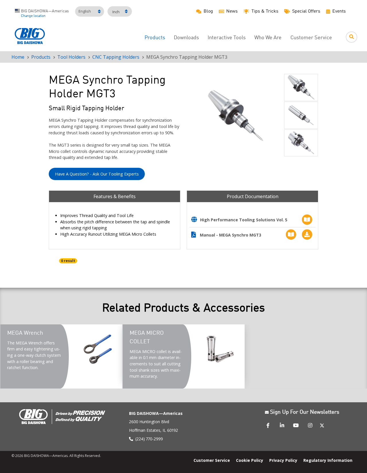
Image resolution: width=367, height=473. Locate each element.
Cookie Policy (249, 460)
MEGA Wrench (25, 333)
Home (17, 57)
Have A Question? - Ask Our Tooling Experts (97, 174)
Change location (33, 16)
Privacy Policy (283, 460)
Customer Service (311, 38)
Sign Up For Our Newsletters (304, 412)
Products (155, 38)
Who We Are (268, 38)
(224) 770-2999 (149, 439)
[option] (235, 115)
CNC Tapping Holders (115, 57)
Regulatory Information (327, 460)
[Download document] (306, 234)
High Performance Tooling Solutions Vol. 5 (243, 219)
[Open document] (195, 220)
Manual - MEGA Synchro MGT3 (230, 235)
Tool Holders (71, 57)
